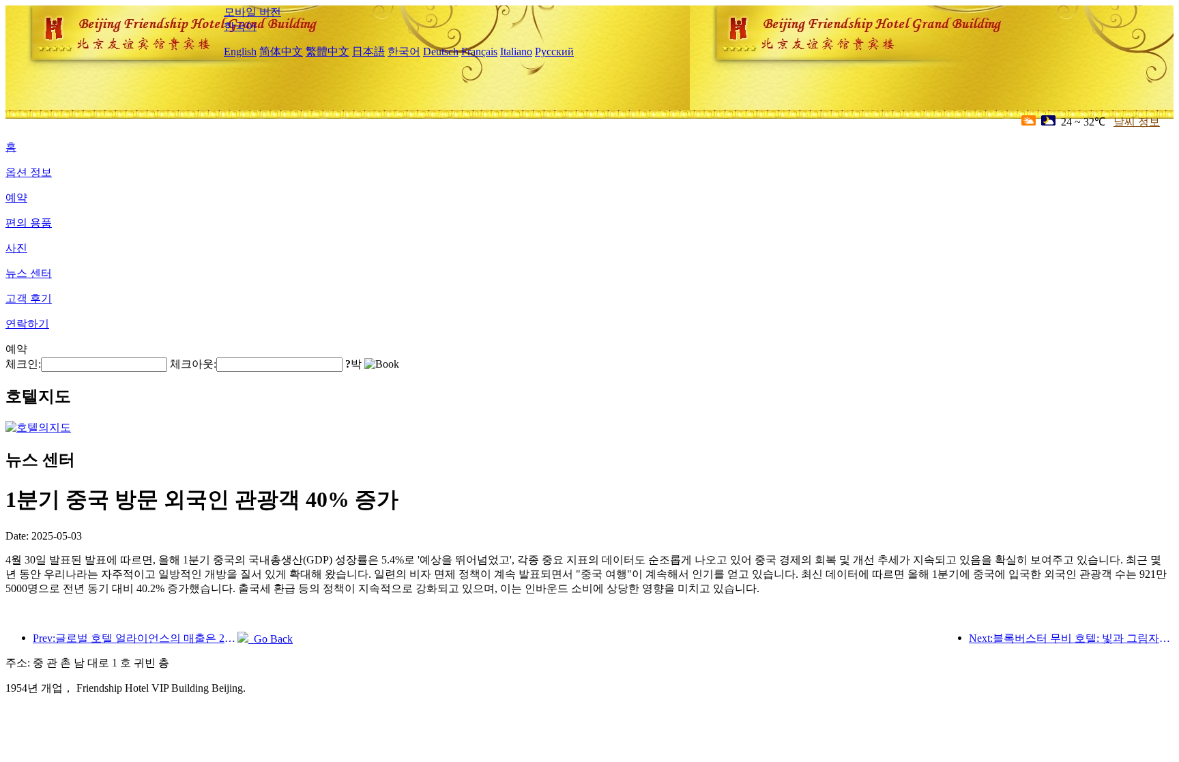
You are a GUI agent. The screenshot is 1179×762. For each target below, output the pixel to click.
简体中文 (281, 51)
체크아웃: (193, 364)
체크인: (23, 364)
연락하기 (27, 323)
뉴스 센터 (28, 273)
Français (479, 51)
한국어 (240, 26)
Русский (554, 51)
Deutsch (440, 51)
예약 (16, 197)
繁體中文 (327, 51)
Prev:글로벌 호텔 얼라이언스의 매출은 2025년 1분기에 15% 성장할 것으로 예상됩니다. (135, 638)
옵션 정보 (28, 172)
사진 (16, 248)
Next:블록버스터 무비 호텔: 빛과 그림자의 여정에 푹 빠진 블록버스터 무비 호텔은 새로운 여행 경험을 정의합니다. (1071, 638)
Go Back (270, 639)
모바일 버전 (252, 12)
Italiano (516, 51)
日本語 (368, 51)
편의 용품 (28, 223)
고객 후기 (28, 298)
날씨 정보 (1137, 122)
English (240, 51)
